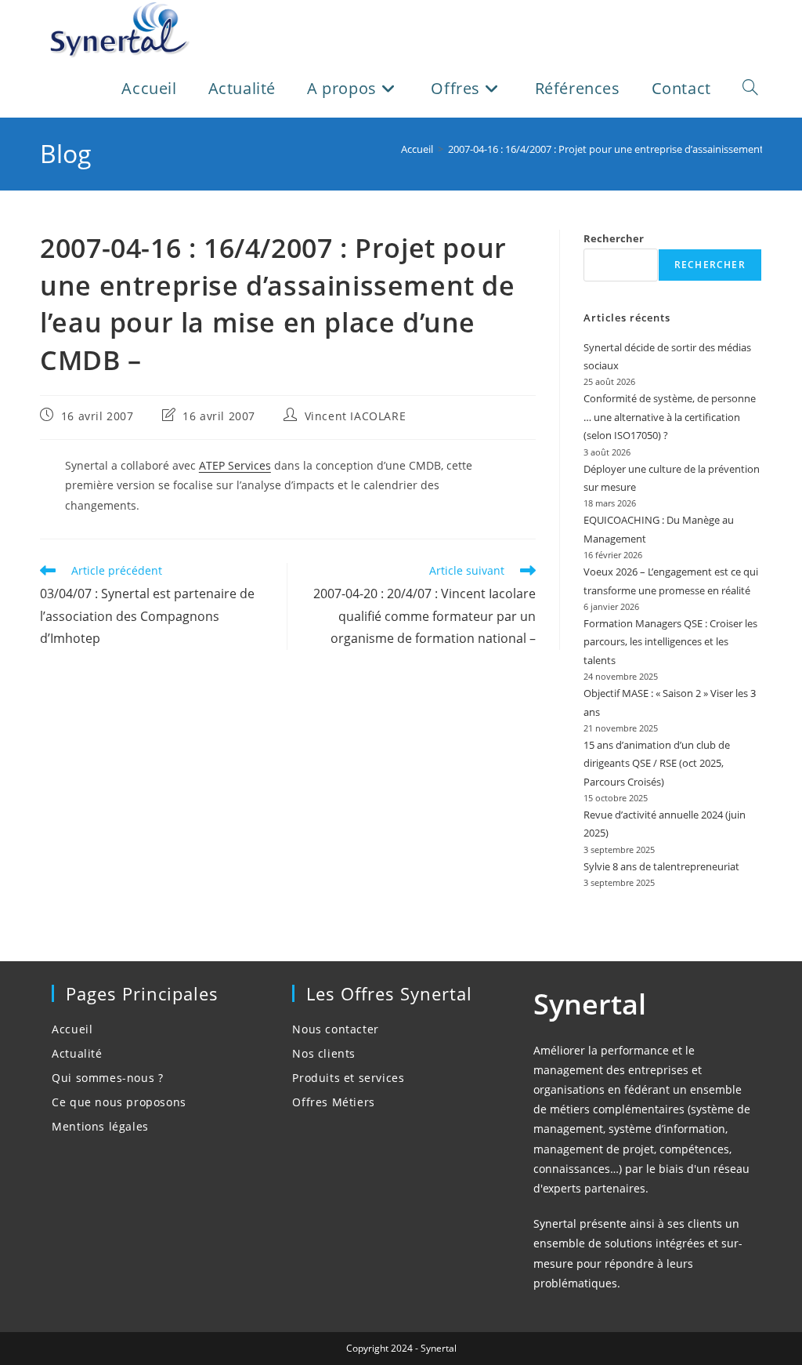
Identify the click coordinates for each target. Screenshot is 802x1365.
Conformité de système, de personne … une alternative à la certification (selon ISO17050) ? (669, 416)
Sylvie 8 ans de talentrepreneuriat (661, 866)
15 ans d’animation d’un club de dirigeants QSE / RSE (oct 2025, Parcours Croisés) (656, 763)
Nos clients (324, 1053)
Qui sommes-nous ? (107, 1077)
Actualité (77, 1053)
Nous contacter (335, 1029)
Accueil (72, 1029)
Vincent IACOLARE (355, 415)
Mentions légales (100, 1126)
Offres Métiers (333, 1102)
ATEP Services (235, 465)
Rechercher (613, 238)
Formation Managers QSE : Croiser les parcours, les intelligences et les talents (670, 641)
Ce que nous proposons (119, 1102)
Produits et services (348, 1077)
